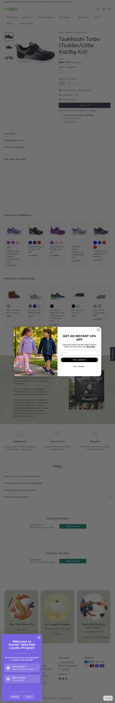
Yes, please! (79, 360)
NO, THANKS (79, 366)
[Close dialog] (98, 329)
